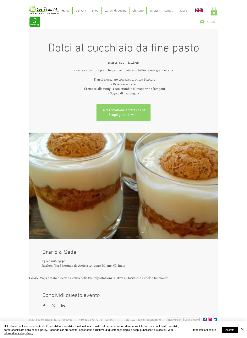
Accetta (229, 330)
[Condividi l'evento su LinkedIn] (63, 305)
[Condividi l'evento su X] (53, 305)
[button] (214, 11)
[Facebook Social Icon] (205, 320)
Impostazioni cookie (204, 330)
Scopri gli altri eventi (123, 115)
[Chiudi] (242, 329)
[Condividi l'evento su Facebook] (44, 305)
